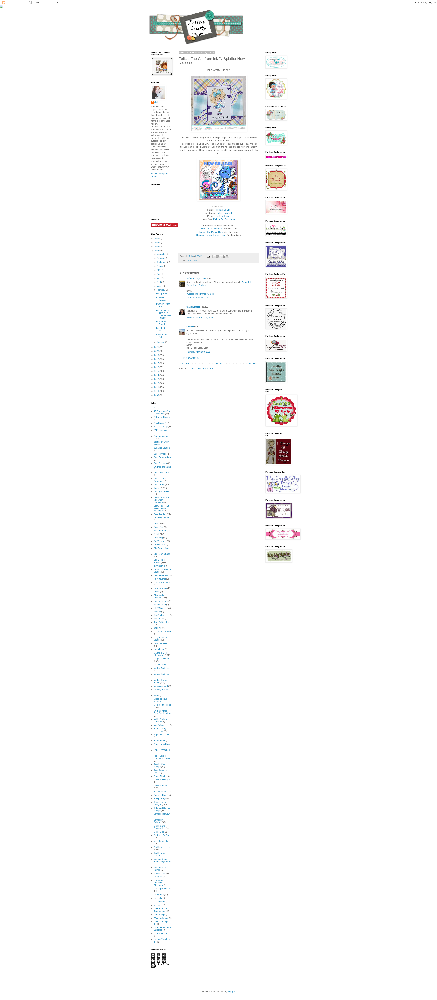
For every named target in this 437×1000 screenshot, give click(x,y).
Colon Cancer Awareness (160, 479)
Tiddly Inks (159, 895)
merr (156, 695)
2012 (156, 383)
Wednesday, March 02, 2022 (199, 317)
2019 (156, 355)
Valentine (158, 905)
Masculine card (161, 686)
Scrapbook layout (162, 814)
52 (155, 408)
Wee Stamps (159, 914)
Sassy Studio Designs (160, 803)
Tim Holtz (158, 898)
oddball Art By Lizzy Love (160, 729)
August (160, 266)
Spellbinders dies (162, 847)
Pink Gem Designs (162, 780)
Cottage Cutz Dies (162, 491)
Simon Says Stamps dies (159, 827)
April (159, 282)
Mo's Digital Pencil (162, 705)
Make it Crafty (160, 665)
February (161, 290)
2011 (156, 387)
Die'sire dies (159, 544)
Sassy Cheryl (160, 798)
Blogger (231, 992)
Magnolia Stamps (162, 659)
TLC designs (159, 902)
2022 (156, 250)
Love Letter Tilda (161, 329)
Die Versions (159, 541)
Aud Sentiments (161, 436)
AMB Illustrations (161, 430)
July (159, 270)
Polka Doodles (160, 786)
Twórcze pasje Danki (196, 278)
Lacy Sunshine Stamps (160, 638)
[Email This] (214, 256)
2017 (156, 363)
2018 (156, 359)
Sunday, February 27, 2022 (199, 297)
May (159, 278)
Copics (157, 488)
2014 (156, 375)
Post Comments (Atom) (202, 368)
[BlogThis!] (217, 256)
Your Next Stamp (161, 933)
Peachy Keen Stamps (160, 765)
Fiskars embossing (162, 582)
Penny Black (159, 776)
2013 (156, 379)
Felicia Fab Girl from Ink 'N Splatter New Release (163, 314)
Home (219, 363)
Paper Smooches (162, 750)
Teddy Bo (158, 877)
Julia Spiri (158, 618)
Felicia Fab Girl (222, 209)
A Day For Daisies (162, 417)
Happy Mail (161, 293)
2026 (156, 238)
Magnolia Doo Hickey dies (160, 654)
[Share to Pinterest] (227, 256)
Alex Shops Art (160, 423)
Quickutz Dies (160, 795)
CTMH (157, 534)
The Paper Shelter (162, 889)
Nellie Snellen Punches (160, 720)
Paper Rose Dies (162, 744)
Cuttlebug (158, 538)
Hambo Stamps (161, 601)
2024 (156, 242)
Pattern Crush (223, 216)
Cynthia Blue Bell (162, 336)
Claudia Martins (194, 307)
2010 (156, 391)
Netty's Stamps (160, 725)
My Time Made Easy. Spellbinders (162, 712)
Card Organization (162, 457)
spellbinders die (161, 841)
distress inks (159, 566)
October (160, 258)
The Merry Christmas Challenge (158, 883)
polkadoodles (160, 791)
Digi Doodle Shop (162, 548)
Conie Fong (159, 484)
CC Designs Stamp (162, 467)
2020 (156, 351)
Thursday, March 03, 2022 (198, 352)
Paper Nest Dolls (161, 734)
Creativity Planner (162, 518)
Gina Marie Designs (159, 596)
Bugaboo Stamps (162, 448)
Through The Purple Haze (210, 232)
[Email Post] (208, 256)
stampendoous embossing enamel (162, 860)
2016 (156, 367)
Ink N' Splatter (192, 260)
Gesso (157, 592)
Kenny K (157, 628)
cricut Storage (160, 531)
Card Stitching (160, 463)
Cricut (156, 524)
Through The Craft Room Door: (211, 235)
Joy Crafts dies (160, 615)
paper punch (159, 740)
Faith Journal (160, 579)
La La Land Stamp (162, 631)
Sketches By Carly (162, 835)
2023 (156, 246)
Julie (156, 102)
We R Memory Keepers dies (160, 909)
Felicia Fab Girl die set (224, 219)
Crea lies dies (160, 514)
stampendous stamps (160, 868)
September (162, 262)
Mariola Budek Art (162, 674)
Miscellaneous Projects (160, 700)
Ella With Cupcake (161, 298)
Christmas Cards (161, 472)
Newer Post (185, 363)
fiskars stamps (160, 588)
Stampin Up (159, 873)
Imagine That (160, 605)
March (160, 286)
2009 (156, 395)
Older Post (252, 363)
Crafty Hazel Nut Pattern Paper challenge (161, 508)
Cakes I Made (160, 454)
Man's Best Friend (161, 323)
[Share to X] (220, 256)
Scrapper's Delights (159, 821)
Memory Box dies (162, 689)
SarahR (190, 327)
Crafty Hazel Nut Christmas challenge (161, 500)
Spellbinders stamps (159, 854)
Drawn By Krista (161, 575)
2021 (156, 347)
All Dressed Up (161, 426)
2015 (156, 371)
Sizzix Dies (159, 832)
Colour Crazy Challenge (210, 228)
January (161, 342)
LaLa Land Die (160, 643)
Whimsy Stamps (161, 918)
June (159, 274)
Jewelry (157, 612)
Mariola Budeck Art (162, 668)
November (162, 254)
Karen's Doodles (161, 622)
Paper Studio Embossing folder (162, 757)
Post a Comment (190, 358)
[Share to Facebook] (223, 256)
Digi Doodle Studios (159, 561)
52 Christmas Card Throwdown (162, 412)
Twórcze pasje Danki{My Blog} (200, 294)
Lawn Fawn (159, 649)
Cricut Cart (159, 527)
